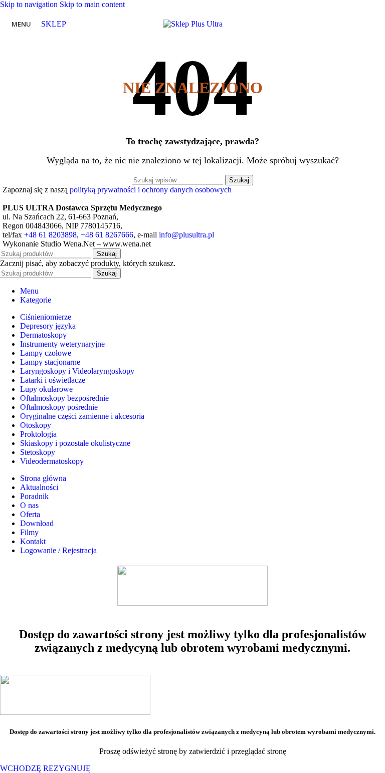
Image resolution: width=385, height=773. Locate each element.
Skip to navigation (30, 4)
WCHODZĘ (21, 768)
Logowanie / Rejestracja (58, 550)
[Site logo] (193, 24)
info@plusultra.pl (186, 234)
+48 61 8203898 (50, 234)
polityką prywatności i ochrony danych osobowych (151, 189)
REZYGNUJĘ (67, 768)
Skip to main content (92, 4)
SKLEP (53, 24)
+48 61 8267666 (107, 234)
